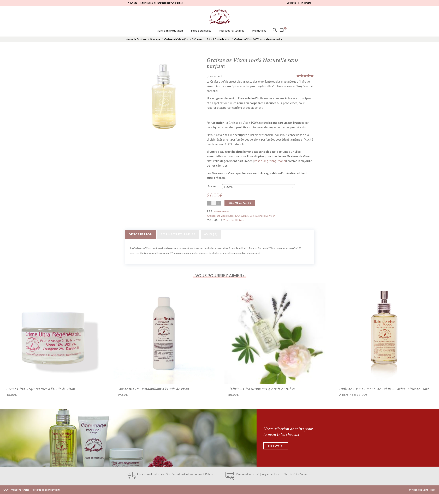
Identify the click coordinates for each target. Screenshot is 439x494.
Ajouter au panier (240, 203)
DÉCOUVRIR (275, 446)
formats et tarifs (178, 234)
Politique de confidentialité (46, 489)
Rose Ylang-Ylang (265, 161)
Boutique (291, 2)
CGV (6, 489)
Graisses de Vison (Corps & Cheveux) (184, 39)
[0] (282, 30)
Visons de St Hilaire (136, 39)
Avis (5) (211, 234)
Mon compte (304, 2)
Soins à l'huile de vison (218, 39)
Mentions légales (20, 489)
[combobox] (258, 186)
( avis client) (215, 76)
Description (140, 234)
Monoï (282, 161)
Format (213, 186)
